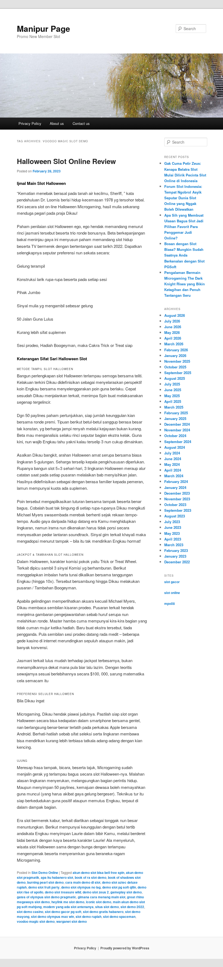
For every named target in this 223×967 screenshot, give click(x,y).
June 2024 (172, 458)
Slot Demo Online (45, 872)
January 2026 (175, 355)
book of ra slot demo (90, 877)
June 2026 (172, 326)
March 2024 (173, 475)
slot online (172, 592)
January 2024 (175, 487)
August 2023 (174, 516)
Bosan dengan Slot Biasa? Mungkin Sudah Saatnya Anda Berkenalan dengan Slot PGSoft (184, 255)
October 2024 (175, 435)
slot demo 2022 (132, 906)
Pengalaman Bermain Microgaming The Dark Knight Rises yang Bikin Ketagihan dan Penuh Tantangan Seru (184, 284)
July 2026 (172, 321)
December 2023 (177, 493)
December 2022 (177, 561)
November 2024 (177, 429)
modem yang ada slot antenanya (68, 906)
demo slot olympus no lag (81, 887)
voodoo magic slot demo (36, 921)
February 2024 (176, 481)
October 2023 (175, 504)
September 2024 (177, 441)
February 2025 (176, 412)
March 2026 (173, 343)
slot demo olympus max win (52, 916)
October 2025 (175, 366)
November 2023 (177, 498)
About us (57, 123)
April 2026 (172, 338)
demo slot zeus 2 (96, 892)
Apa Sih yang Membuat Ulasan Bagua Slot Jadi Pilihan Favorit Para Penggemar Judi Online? (183, 227)
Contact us (81, 123)
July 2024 (172, 453)
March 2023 (173, 544)
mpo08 (169, 603)
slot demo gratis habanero (103, 911)
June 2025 (172, 389)
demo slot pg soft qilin (119, 887)
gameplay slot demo (126, 892)
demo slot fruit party (44, 887)
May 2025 (172, 395)
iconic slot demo (98, 901)
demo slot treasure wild (63, 892)
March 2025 (173, 407)
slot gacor (172, 581)
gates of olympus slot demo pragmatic (46, 897)
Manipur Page (43, 28)
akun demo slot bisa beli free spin (98, 872)
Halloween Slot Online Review (66, 161)
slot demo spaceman (119, 916)
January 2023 (175, 556)
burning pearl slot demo (45, 882)
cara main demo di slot (82, 882)
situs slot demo (107, 906)
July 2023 (172, 521)
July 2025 (172, 384)
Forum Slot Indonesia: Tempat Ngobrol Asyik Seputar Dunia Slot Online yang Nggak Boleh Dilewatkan (183, 198)
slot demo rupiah (88, 916)
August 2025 (174, 378)
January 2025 (175, 418)
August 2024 (174, 447)
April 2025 (172, 401)
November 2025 (177, 361)
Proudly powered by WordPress (124, 948)
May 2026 (172, 332)
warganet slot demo (71, 921)
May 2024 (172, 464)
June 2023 (172, 527)
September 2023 (177, 510)
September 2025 (177, 372)
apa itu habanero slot (57, 877)
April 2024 (172, 470)
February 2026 (176, 349)
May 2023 (172, 533)
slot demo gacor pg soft (63, 911)
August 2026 (174, 315)
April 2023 (172, 539)
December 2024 (177, 424)
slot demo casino (30, 911)
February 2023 (176, 550)
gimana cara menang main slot (101, 897)
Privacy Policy (29, 123)
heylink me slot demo (67, 901)
